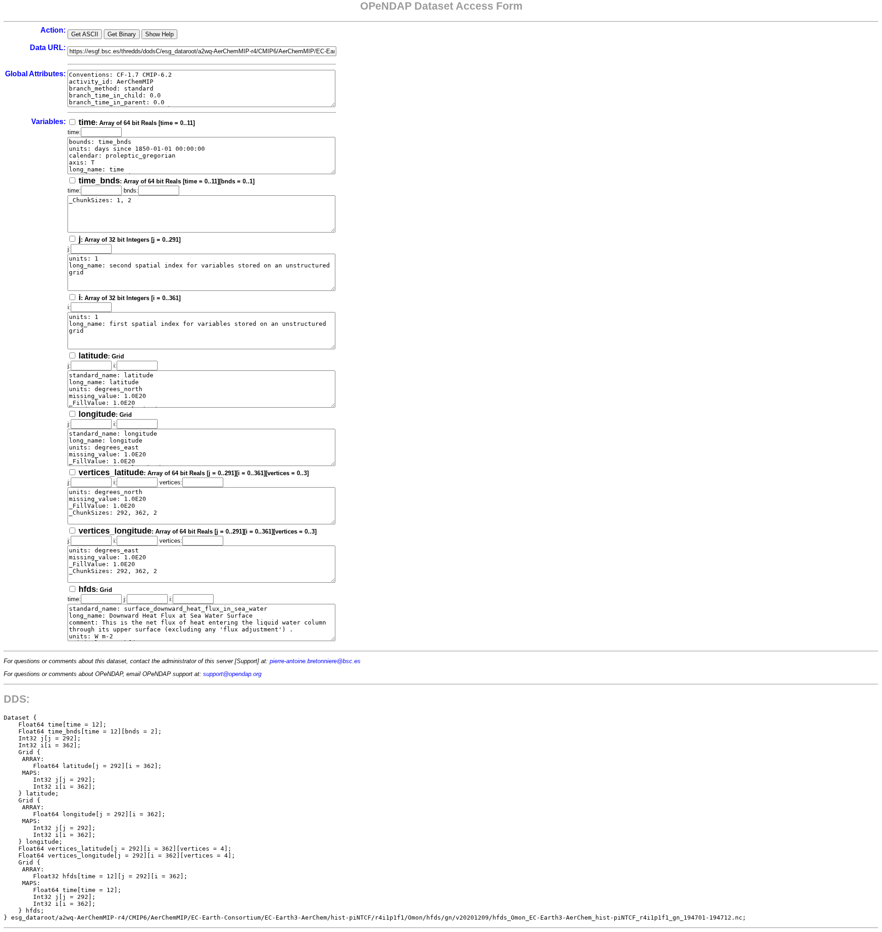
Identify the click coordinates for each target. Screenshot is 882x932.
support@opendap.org (232, 674)
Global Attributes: (35, 74)
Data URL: (48, 47)
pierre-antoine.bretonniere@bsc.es (315, 661)
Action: (53, 30)
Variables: (48, 121)
